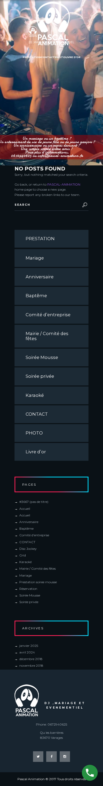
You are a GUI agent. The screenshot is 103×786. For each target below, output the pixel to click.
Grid (22, 555)
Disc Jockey (28, 549)
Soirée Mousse (42, 357)
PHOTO (34, 433)
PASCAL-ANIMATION (63, 184)
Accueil (24, 509)
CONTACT (37, 414)
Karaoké (35, 395)
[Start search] (83, 205)
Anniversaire (40, 276)
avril (27, 652)
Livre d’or (36, 451)
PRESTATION (40, 238)
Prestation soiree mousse (38, 582)
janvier (28, 646)
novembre (31, 666)
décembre (31, 659)
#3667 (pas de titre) (33, 502)
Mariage (35, 258)
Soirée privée (40, 376)
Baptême (36, 295)
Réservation (28, 589)
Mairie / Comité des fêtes (47, 336)
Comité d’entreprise (48, 314)
